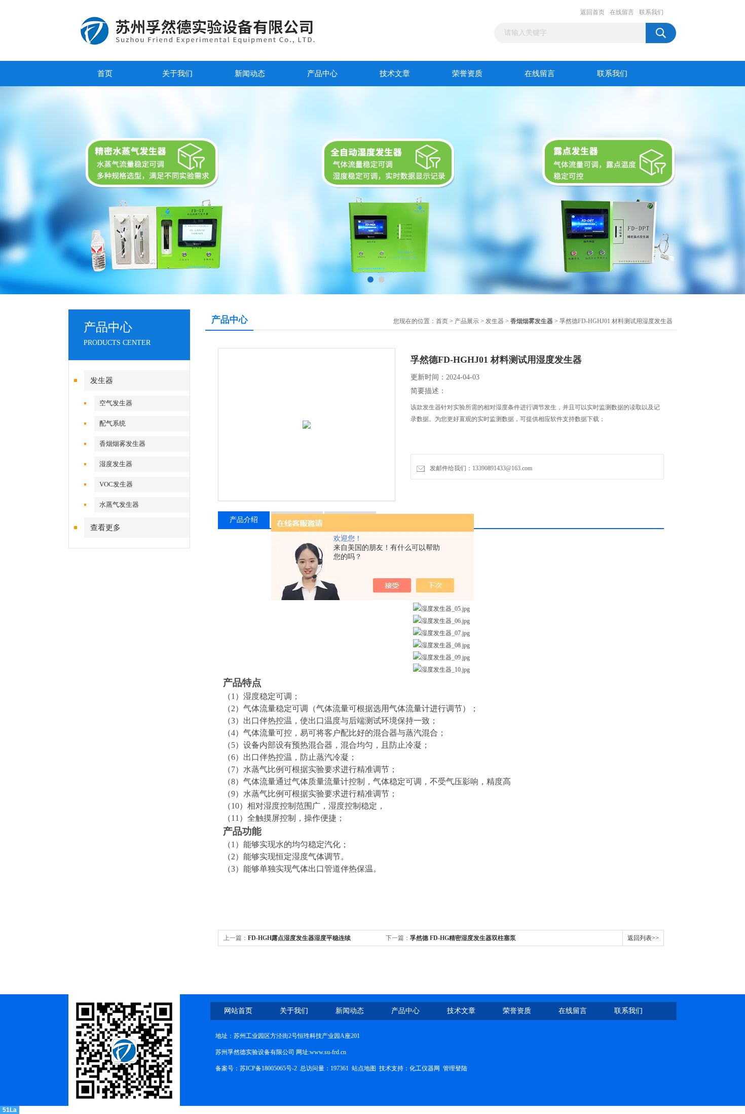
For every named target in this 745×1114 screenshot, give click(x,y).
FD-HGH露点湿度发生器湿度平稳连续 (299, 938)
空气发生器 (115, 403)
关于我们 (177, 73)
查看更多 (105, 528)
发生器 (101, 380)
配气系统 (112, 423)
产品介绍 (244, 520)
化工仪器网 (424, 1068)
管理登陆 (455, 1068)
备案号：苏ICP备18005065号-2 (256, 1068)
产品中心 (322, 73)
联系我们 (651, 12)
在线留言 (622, 12)
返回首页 (592, 12)
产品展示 (467, 321)
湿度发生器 (115, 464)
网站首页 (238, 1011)
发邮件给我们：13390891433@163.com (479, 468)
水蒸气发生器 (119, 504)
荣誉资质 (467, 73)
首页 (105, 73)
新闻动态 (250, 73)
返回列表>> (643, 938)
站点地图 (364, 1068)
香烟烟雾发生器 (122, 443)
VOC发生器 (116, 484)
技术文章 (395, 73)
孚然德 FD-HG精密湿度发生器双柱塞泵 (463, 938)
